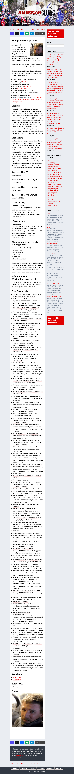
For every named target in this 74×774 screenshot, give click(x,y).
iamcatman (51, 253)
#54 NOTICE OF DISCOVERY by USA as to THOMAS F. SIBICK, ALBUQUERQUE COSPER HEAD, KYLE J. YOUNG (27, 405)
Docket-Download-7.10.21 (21, 299)
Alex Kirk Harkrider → (38, 29)
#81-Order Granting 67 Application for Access (27, 489)
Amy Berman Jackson (24, 88)
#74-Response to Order (20, 480)
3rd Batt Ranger (53, 272)
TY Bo (49, 227)
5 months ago (59, 269)
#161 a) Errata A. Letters (20, 601)
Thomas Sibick (17, 680)
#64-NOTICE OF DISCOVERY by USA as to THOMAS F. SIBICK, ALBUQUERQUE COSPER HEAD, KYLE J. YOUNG (27, 436)
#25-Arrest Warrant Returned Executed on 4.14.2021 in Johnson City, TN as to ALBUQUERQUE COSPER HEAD (26, 325)
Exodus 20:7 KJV (52, 244)
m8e (48, 214)
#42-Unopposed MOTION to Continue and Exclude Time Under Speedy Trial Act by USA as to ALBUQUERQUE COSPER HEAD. (27, 381)
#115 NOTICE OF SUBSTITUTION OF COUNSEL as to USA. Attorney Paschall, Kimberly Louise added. (27, 537)
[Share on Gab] (27, 33)
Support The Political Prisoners (53, 33)
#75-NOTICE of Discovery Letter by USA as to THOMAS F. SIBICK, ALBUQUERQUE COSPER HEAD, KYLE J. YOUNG (27, 484)
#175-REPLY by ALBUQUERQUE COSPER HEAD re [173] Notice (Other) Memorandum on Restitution (27, 646)
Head (24, 82)
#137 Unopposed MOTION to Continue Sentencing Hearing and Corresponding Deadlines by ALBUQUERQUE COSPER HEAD (27, 566)
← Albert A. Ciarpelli (16, 29)
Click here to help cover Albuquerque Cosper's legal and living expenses (27, 99)
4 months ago (55, 241)
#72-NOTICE (17, 473)
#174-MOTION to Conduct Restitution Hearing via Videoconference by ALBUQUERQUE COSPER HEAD (28, 639)
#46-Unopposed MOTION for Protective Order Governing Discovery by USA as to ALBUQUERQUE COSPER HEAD (28, 387)
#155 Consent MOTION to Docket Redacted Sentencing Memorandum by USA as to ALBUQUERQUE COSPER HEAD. (26, 580)
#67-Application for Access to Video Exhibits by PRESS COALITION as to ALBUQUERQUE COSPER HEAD (28, 449)
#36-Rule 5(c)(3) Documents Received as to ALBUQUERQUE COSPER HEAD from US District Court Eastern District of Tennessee (27, 365)
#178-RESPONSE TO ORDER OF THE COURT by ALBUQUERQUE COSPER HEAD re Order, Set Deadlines (27, 652)
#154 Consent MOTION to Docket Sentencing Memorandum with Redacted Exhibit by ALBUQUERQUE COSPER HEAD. (27, 573)
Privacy (41, 768)
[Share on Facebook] (22, 33)
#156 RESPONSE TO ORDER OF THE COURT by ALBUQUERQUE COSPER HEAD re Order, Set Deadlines (27, 586)
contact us (19, 755)
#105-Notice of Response (21, 531)
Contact (32, 768)
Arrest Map (46, 23)
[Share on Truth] (12, 33)
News (37, 23)
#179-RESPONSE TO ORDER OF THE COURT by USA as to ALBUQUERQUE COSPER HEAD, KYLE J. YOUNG (28, 659)
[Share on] (32, 33)
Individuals (27, 23)
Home (18, 23)
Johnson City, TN (29, 86)
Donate (55, 23)
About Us (24, 768)
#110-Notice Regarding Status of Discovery (26, 533)
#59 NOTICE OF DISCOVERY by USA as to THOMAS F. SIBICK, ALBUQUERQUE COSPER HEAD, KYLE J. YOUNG (27, 420)
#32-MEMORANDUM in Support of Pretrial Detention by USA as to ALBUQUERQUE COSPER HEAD (27, 350)
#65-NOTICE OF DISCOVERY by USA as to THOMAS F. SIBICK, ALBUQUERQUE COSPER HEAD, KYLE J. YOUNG (27, 442)
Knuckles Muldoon (54, 296)
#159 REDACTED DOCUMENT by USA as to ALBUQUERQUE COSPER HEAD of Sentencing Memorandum (27, 593)
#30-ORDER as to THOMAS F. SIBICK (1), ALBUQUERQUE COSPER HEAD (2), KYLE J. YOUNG (26, 336)
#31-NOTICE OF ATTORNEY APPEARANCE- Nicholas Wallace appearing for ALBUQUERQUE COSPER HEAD (26, 343)
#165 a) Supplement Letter (21, 613)
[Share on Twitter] (17, 33)
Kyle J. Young (17, 677)
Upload (58, 768)
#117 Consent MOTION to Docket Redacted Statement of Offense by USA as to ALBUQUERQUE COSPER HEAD (26, 544)
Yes (30, 95)
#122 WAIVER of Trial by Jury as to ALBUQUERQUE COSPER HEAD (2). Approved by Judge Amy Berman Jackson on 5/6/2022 (27, 551)
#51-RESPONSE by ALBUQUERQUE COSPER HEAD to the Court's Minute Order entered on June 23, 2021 (27, 398)
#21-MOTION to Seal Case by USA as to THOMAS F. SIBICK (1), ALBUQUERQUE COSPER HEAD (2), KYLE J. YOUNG (28, 314)
